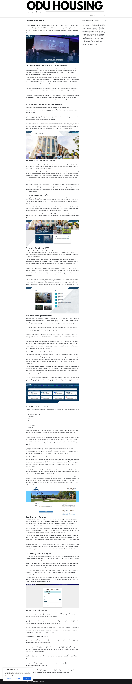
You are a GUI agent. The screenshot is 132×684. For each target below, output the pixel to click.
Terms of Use (29, 681)
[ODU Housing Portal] (66, 6)
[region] (18, 674)
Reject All (18, 678)
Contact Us (41, 681)
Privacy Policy (35, 681)
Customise (9, 678)
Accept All (27, 678)
